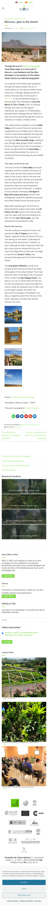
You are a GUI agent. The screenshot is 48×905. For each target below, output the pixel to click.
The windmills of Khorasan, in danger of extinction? (11, 435)
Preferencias (24, 895)
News (12, 19)
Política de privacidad (26, 901)
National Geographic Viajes (23, 397)
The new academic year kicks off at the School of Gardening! (35, 435)
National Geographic (31, 66)
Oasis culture (20, 19)
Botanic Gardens (9, 470)
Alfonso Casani (29, 28)
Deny (24, 889)
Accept (24, 882)
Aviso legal (37, 901)
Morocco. (9, 99)
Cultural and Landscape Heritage (16, 456)
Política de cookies (13, 901)
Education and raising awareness (16, 465)
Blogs (7, 19)
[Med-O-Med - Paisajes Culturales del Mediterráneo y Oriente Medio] (24, 8)
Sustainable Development (13, 461)
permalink (17, 427)
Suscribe (6, 642)
